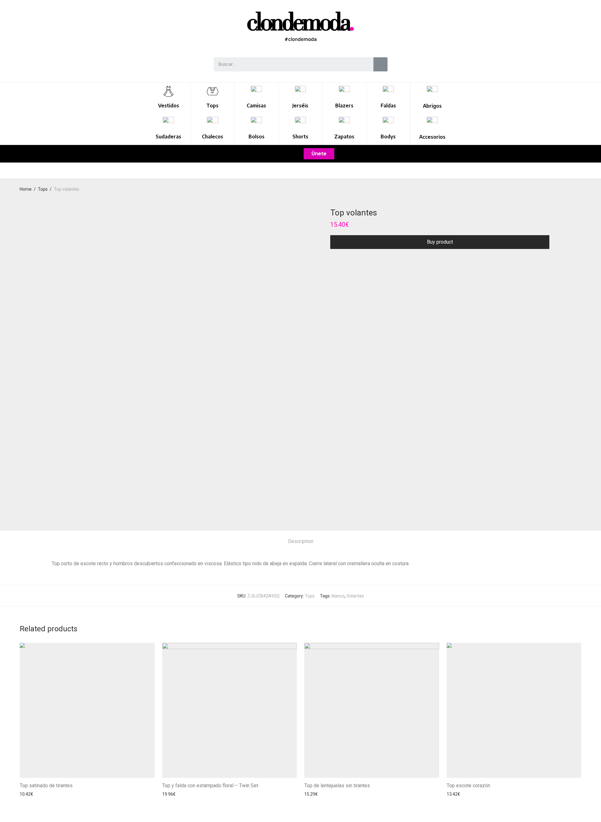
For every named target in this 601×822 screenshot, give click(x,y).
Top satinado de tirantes (46, 785)
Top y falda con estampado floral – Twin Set (210, 785)
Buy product (440, 242)
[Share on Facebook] (332, 260)
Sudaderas (168, 136)
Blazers (344, 105)
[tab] (301, 541)
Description (300, 541)
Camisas (256, 105)
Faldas (388, 105)
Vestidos (168, 105)
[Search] (380, 64)
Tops (212, 105)
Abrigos (432, 106)
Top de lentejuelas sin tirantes (337, 785)
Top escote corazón (468, 785)
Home (26, 189)
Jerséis (300, 105)
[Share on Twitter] (341, 260)
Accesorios (432, 137)
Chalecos (212, 136)
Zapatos (344, 136)
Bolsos (257, 136)
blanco (338, 595)
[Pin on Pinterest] (350, 260)
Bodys (388, 136)
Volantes (355, 595)
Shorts (300, 136)
